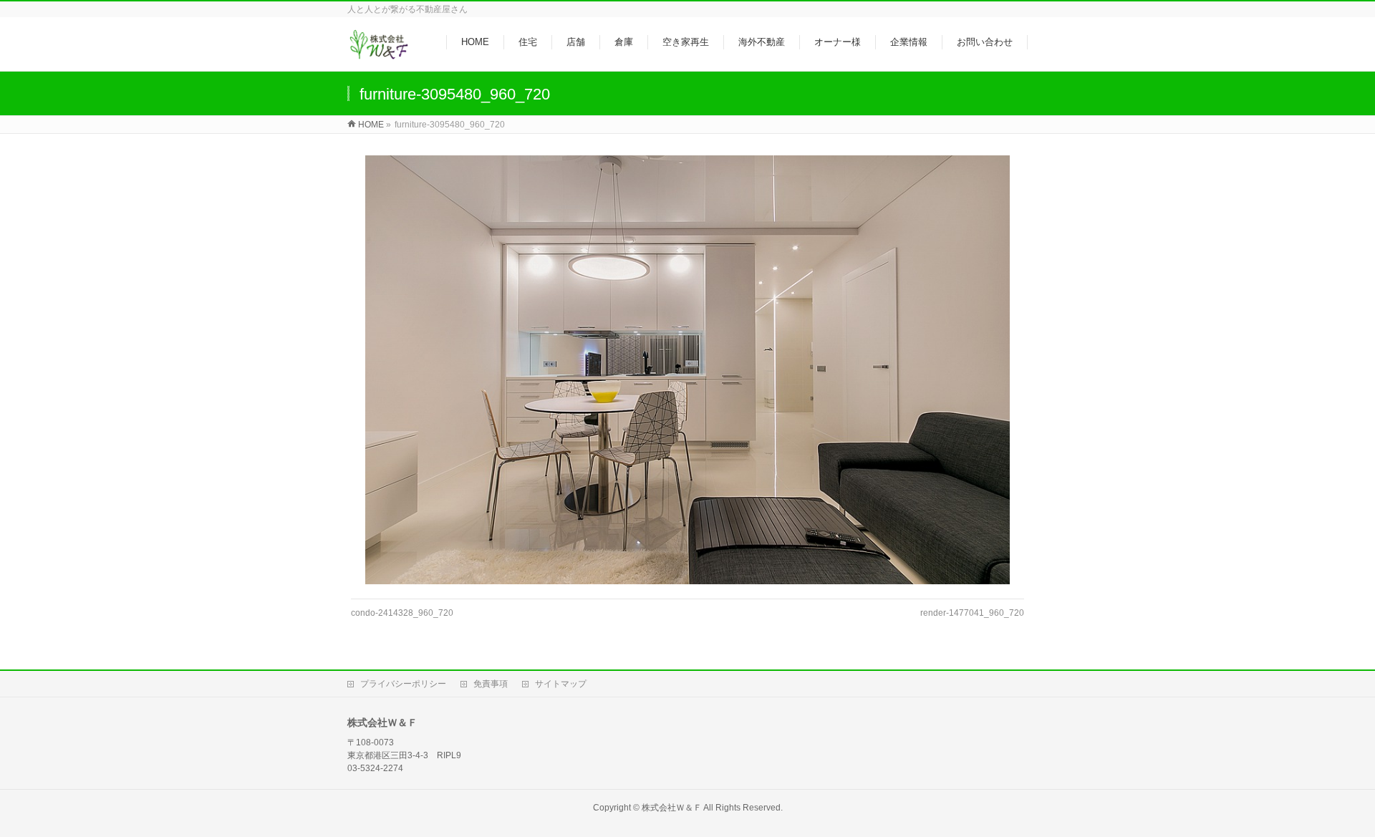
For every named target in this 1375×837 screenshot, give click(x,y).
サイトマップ (561, 684)
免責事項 (490, 684)
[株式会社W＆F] (378, 52)
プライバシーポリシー (403, 684)
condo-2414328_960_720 (402, 613)
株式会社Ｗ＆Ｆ (672, 808)
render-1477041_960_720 (972, 613)
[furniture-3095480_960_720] (688, 369)
